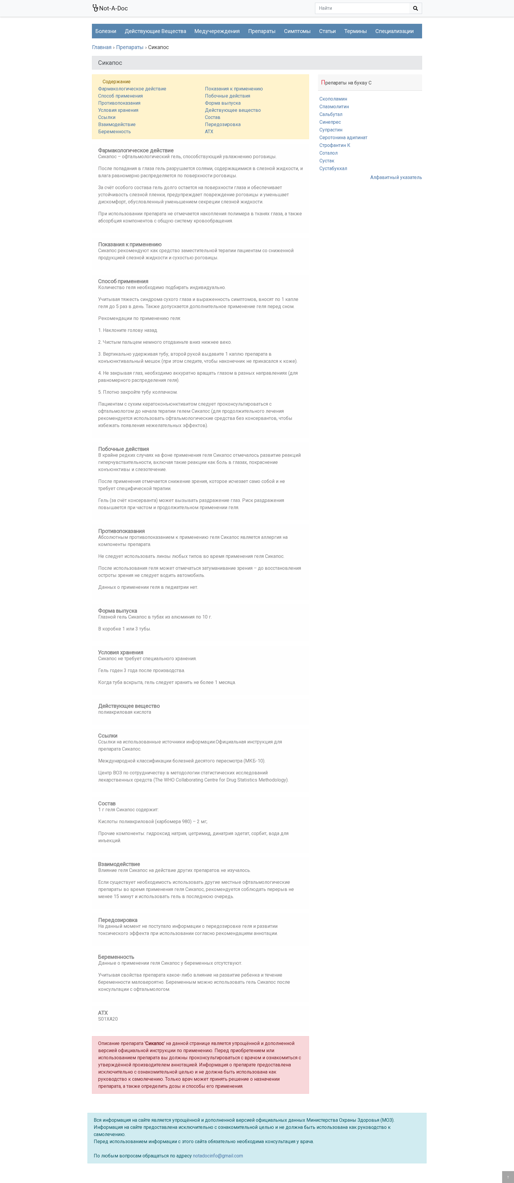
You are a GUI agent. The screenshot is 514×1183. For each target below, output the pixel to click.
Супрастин (330, 130)
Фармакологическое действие (132, 89)
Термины (355, 31)
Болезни (105, 31)
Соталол (328, 153)
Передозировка (223, 124)
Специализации (394, 31)
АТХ (209, 131)
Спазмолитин (334, 106)
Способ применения (120, 96)
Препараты (262, 31)
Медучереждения (217, 31)
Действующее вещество (233, 110)
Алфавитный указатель (396, 177)
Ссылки (106, 117)
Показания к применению (234, 89)
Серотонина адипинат (343, 137)
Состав (212, 117)
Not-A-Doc (113, 8)
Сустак (326, 161)
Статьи (327, 31)
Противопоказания (119, 103)
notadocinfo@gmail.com (218, 1156)
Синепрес (330, 122)
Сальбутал (330, 114)
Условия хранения (118, 110)
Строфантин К (334, 145)
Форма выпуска (223, 103)
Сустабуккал (333, 168)
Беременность (114, 131)
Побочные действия (227, 96)
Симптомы (297, 31)
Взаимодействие (117, 124)
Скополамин (333, 99)
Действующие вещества (155, 31)
